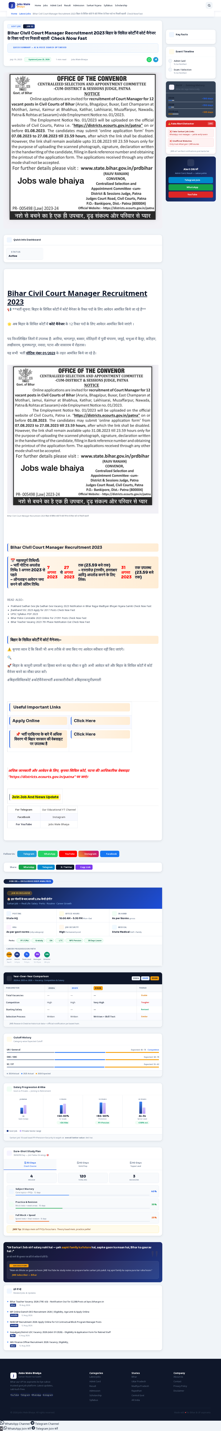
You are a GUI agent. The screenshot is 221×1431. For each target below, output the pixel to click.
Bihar (134, 1376)
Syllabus (108, 5)
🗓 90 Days (136, 1164)
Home (38, 5)
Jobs (45, 5)
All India (136, 1400)
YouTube (70, 853)
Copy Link (85, 867)
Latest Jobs (25, 13)
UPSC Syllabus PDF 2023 (24, 614)
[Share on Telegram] (155, 59)
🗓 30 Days (30, 1164)
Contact (177, 1381)
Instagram (90, 853)
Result (67, 5)
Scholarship (121, 5)
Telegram (28, 853)
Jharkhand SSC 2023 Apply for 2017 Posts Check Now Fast (43, 610)
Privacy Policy (180, 1386)
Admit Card (56, 5)
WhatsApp (49, 853)
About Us (178, 1376)
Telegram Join (192, 180)
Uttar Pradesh (139, 1381)
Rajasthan (137, 1390)
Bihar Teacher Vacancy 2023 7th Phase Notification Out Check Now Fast (50, 622)
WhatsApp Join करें (19, 1428)
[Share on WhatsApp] (149, 59)
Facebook (111, 853)
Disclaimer (179, 1390)
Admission (78, 5)
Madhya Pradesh (140, 1386)
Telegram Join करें (46, 1428)
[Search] (209, 5)
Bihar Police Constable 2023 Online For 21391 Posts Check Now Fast (49, 618)
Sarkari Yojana (94, 5)
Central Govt (138, 1395)
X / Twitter (66, 867)
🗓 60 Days (83, 1164)
